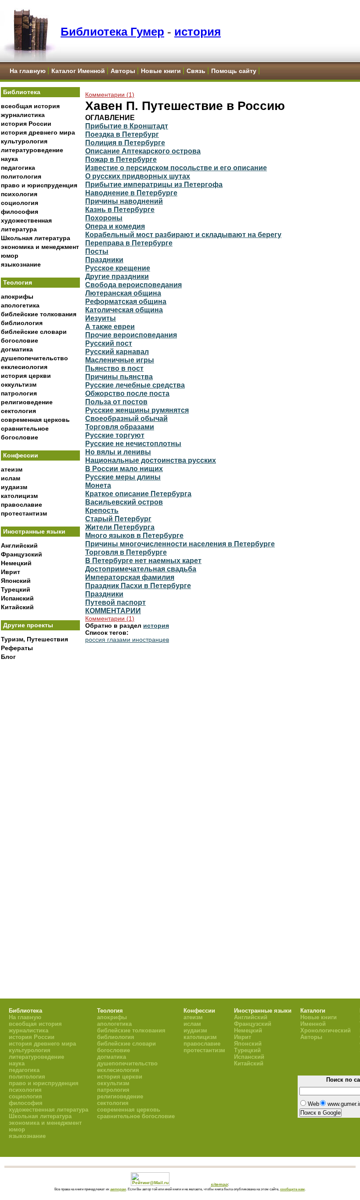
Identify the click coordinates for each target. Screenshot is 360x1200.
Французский (21, 554)
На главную (28, 70)
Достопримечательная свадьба (140, 569)
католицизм (19, 495)
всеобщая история (30, 106)
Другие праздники (117, 276)
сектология (18, 410)
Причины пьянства (119, 376)
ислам (10, 478)
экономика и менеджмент (40, 246)
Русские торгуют (114, 435)
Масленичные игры (119, 360)
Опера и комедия (115, 226)
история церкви (26, 375)
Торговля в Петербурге (126, 552)
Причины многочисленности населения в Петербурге (180, 544)
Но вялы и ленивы (118, 452)
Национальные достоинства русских (150, 460)
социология (19, 202)
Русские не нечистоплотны (133, 443)
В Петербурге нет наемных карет (143, 560)
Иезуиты (100, 318)
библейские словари (34, 331)
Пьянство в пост (114, 368)
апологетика (20, 305)
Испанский (17, 598)
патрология (19, 393)
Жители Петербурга (120, 527)
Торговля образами (119, 427)
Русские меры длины (123, 477)
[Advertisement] (40, 810)
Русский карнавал (117, 351)
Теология (17, 282)
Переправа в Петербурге (129, 243)
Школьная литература (35, 237)
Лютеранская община (123, 293)
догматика (17, 349)
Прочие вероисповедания (131, 335)
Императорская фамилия (129, 577)
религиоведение (27, 402)
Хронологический (325, 1030)
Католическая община (124, 310)
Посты (96, 251)
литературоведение (32, 150)
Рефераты (17, 647)
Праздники (104, 259)
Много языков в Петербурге (134, 535)
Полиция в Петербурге (125, 142)
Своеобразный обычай (126, 418)
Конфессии (20, 455)
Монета (98, 485)
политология (21, 176)
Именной (313, 1024)
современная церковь (35, 419)
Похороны (103, 218)
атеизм (11, 469)
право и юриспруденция (39, 185)
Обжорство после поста (127, 393)
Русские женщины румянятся (137, 410)
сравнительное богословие (136, 1116)
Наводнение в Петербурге (131, 193)
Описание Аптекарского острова (143, 151)
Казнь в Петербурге (120, 209)
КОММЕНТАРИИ (113, 611)
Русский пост (108, 343)
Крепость (102, 510)
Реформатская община (125, 301)
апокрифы (17, 296)
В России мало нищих (124, 468)
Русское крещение (117, 268)
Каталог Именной (78, 70)
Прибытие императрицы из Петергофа (154, 184)
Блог (8, 656)
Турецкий (15, 589)
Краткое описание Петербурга (138, 494)
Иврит (10, 571)
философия (19, 211)
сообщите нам (292, 1189)
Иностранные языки (34, 531)
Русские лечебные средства (135, 385)
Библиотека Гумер (112, 31)
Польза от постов (116, 402)
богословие (19, 340)
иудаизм (14, 486)
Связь (196, 70)
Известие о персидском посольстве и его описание (176, 168)
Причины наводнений (124, 201)
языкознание (21, 264)
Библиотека (21, 91)
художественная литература (48, 1109)
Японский (16, 580)
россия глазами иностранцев (127, 639)
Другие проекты (28, 625)
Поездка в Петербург (122, 134)
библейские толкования (38, 314)
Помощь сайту (233, 70)
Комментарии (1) (109, 94)
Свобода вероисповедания (133, 285)
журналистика (23, 114)
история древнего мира (38, 132)
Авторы (123, 70)
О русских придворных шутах (137, 176)
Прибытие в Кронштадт (126, 126)
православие (21, 504)
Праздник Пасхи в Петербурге (138, 585)
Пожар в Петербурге (121, 159)
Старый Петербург (118, 519)
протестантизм (24, 513)
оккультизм (18, 384)
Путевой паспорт (115, 602)
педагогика (18, 167)
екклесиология (24, 366)
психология (19, 194)
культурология (24, 141)
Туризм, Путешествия (34, 639)
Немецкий (16, 563)
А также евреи (110, 326)
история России (26, 123)
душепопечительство (34, 358)
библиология (22, 322)
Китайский (17, 607)
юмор (9, 255)
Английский (19, 545)
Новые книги (161, 70)
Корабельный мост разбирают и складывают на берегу (183, 234)
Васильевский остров (124, 502)
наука (9, 158)
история (197, 31)
